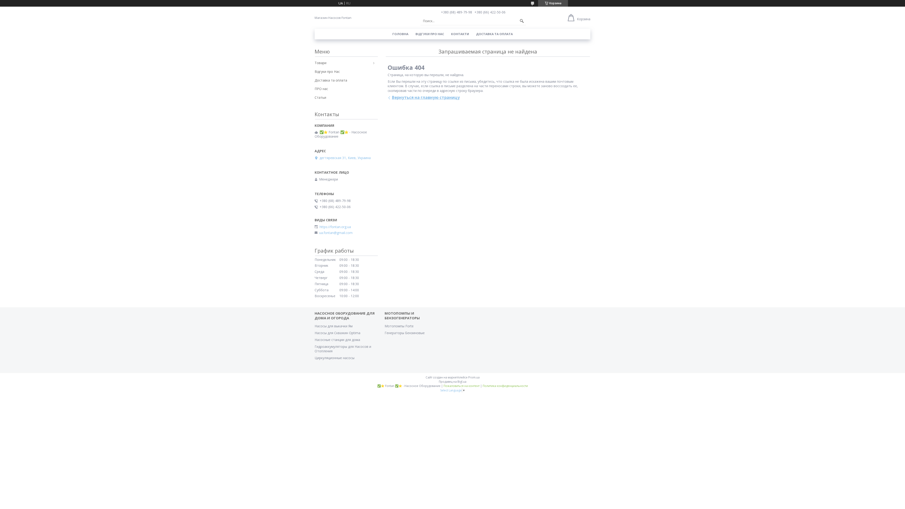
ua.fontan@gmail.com (336, 233)
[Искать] (522, 21)
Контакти (460, 34)
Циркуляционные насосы (334, 358)
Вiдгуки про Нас (429, 34)
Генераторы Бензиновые (405, 333)
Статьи (320, 97)
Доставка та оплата (494, 34)
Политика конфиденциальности (505, 386)
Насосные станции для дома (337, 339)
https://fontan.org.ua (335, 227)
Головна (400, 34)
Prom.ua (474, 377)
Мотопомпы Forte (399, 326)
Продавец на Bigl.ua (452, 382)
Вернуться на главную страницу (426, 97)
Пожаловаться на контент (462, 386)
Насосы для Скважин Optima (337, 333)
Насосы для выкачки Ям (334, 326)
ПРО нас (321, 88)
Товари (320, 63)
